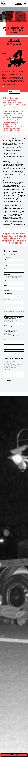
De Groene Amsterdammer (13, 364)
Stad (5, 355)
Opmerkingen (7, 369)
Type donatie (7, 257)
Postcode (5, 350)
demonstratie (20, 88)
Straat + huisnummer (7, 345)
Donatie (6, 262)
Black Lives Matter (12, 88)
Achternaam (6, 290)
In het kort (4, 70)
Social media (9, 360)
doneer (18, 3)
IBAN (5, 268)
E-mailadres (7, 299)
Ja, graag (8, 333)
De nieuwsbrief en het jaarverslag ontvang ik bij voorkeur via (14, 312)
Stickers (8, 363)
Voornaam (6, 285)
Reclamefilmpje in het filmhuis (12, 366)
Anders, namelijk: (11, 367)
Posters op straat (11, 361)
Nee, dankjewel (10, 334)
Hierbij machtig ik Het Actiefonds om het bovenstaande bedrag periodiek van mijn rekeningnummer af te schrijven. (14, 277)
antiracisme (4, 88)
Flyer (7, 362)
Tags (3, 86)
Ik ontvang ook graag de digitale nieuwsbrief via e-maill (11, 321)
